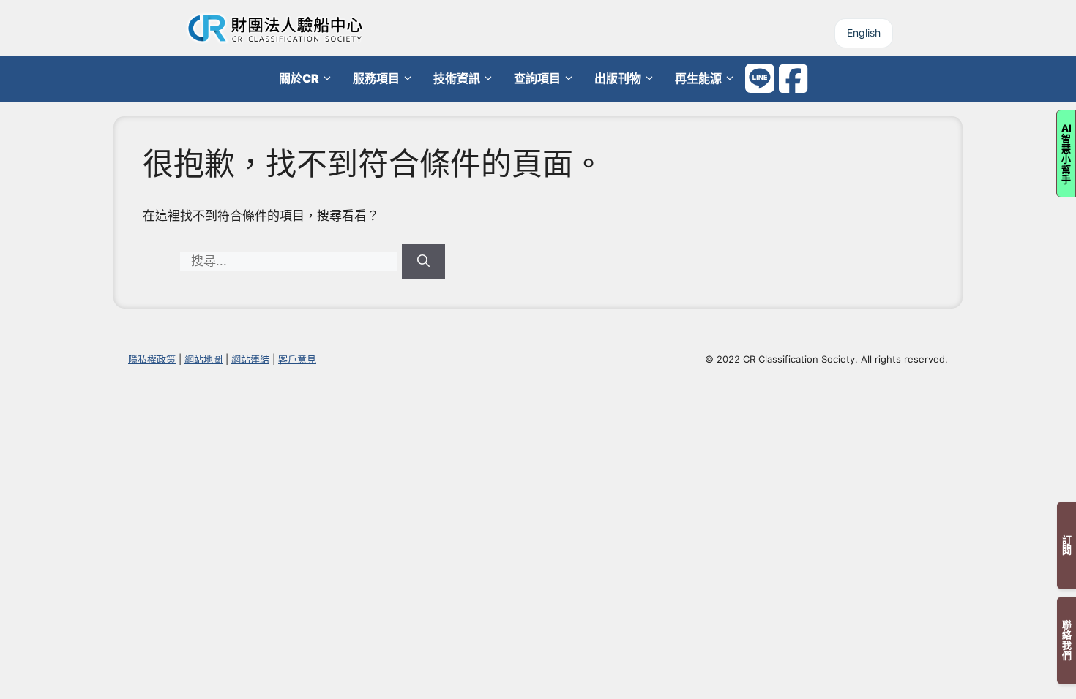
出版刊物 (617, 78)
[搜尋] (423, 261)
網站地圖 (203, 359)
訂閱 (1066, 545)
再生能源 (698, 78)
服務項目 (376, 78)
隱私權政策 (152, 359)
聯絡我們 (1066, 640)
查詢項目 (537, 78)
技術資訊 (456, 78)
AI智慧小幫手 (1066, 153)
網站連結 (250, 359)
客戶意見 (297, 359)
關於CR (299, 78)
